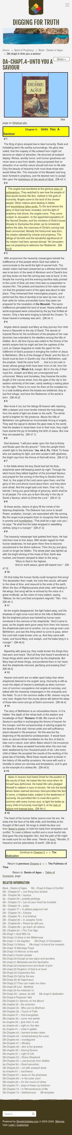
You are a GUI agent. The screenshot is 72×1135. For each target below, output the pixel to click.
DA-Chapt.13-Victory (14, 944)
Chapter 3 (35, 863)
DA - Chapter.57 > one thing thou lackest (25, 891)
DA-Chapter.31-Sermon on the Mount (23, 1001)
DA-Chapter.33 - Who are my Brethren (24, 1008)
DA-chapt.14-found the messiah (46, 944)
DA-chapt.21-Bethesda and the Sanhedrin (26, 962)
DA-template (47, 1092)
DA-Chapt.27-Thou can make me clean (24, 983)
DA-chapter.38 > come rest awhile (21, 1018)
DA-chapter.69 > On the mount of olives (24, 1082)
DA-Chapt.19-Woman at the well (20, 951)
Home (6, 50)
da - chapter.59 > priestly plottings (21, 898)
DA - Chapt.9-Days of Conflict (47, 888)
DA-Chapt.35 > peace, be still (19, 993)
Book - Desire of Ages (51, 50)
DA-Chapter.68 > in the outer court (22, 1078)
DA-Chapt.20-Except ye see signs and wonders (29, 958)
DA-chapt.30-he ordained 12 (18, 990)
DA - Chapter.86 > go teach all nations (24, 927)
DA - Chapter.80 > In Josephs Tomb (22, 919)
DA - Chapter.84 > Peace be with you (23, 923)
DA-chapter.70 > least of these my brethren (26, 1085)
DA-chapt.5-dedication (51, 993)
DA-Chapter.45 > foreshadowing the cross (26, 1036)
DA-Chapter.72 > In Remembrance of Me (25, 1089)
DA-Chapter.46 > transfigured (19, 1039)
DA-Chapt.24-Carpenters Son (19, 972)
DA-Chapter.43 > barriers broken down (24, 1032)
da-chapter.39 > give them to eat (21, 1022)
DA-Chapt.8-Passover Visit (17, 997)
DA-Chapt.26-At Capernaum (18, 979)
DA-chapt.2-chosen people (17, 955)
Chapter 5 (39, 852)
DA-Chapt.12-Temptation (48, 941)
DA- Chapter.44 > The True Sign (20, 930)
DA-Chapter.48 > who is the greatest (23, 1046)
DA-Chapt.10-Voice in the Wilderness (23, 937)
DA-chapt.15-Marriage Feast (18, 948)
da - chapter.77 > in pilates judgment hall (25, 909)
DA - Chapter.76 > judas (16, 905)
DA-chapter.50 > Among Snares (20, 1050)
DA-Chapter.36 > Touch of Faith (20, 1011)
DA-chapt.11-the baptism (16, 941)
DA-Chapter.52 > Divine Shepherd (21, 1057)
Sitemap (59, 1121)
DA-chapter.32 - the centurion (19, 1004)
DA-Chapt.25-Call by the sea (18, 976)
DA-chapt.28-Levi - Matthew (18, 986)
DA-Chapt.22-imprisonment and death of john (28, 965)
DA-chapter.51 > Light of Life (18, 1053)
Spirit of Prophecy (24, 50)
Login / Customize (18, 1125)
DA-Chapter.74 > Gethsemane (19, 1092)
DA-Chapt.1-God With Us (16, 934)
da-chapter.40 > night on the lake (21, 1025)
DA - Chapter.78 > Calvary (17, 912)
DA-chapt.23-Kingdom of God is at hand (25, 969)
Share (60, 59)
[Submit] (33, 1114)
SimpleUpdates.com (27, 1121)
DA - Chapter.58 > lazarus (17, 895)
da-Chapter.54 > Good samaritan (21, 1064)
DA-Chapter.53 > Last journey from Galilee (26, 1060)
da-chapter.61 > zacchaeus (18, 1071)
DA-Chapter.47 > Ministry (16, 1043)
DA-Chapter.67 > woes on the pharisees (25, 1075)
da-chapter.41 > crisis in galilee (20, 1029)
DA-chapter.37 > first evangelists (20, 1015)
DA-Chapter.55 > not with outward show (24, 1067)
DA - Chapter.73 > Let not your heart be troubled (29, 902)
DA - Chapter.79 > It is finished (19, 916)
